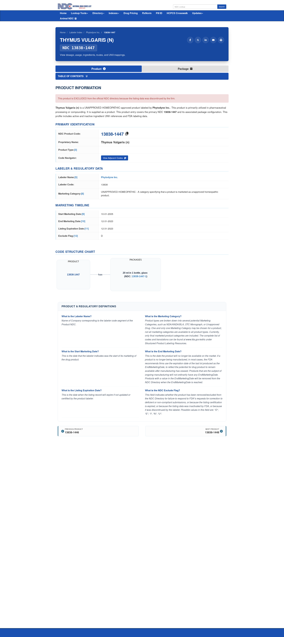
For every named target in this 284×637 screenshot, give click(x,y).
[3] (75, 149)
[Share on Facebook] (190, 40)
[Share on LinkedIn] (205, 40)
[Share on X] (198, 40)
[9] (83, 214)
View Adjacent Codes (113, 157)
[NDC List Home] (75, 6)
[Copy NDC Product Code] (126, 134)
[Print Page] (221, 40)
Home (63, 13)
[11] (87, 228)
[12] (76, 235)
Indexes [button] (113, 13)
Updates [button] (197, 13)
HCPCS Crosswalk (177, 13)
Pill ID (159, 13)
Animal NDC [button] (67, 18)
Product (96, 69)
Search (222, 6)
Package (183, 69)
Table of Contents (71, 76)
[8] (82, 193)
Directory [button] (97, 13)
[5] (76, 177)
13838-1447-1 (139, 276)
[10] (83, 221)
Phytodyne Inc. (109, 177)
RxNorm (146, 13)
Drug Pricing (131, 13)
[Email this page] (213, 40)
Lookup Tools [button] (79, 13)
